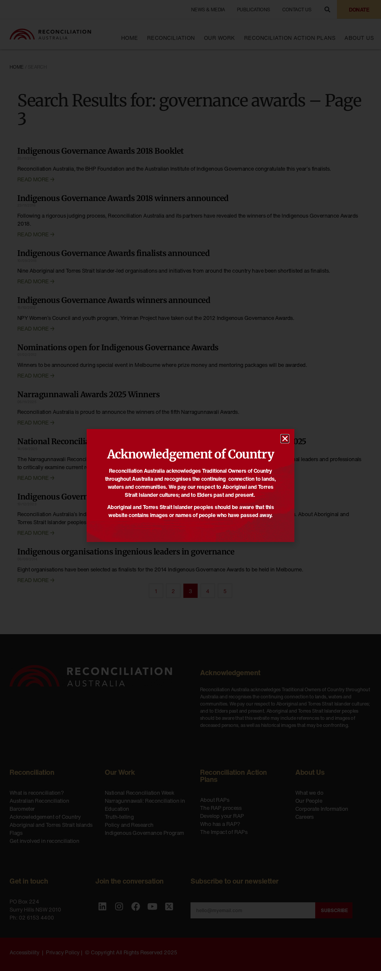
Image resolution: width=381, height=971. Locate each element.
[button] (284, 438)
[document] (190, 485)
